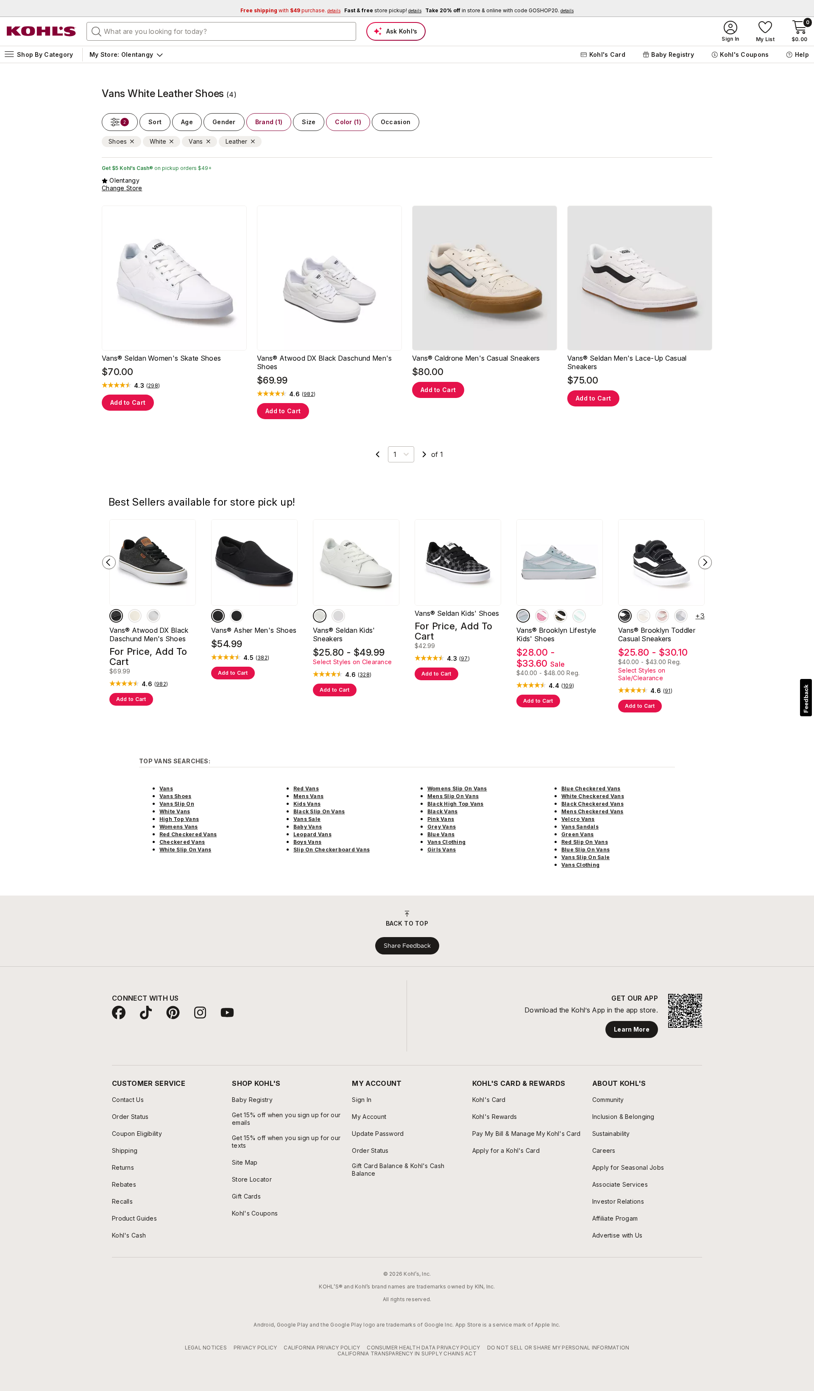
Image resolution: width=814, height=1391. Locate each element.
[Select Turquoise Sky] (579, 616)
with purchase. (290, 10)
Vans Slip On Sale (585, 857)
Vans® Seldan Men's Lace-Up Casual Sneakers (627, 362)
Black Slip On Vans (319, 811)
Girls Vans (441, 849)
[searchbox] (221, 31)
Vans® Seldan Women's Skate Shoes (161, 358)
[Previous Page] (378, 454)
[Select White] (153, 616)
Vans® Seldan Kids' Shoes (457, 613)
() (153, 385)
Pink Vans (440, 819)
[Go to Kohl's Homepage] (41, 31)
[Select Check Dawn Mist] (523, 616)
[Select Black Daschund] (116, 616)
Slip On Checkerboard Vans (331, 849)
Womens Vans (178, 826)
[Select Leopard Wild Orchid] (542, 616)
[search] (97, 31)
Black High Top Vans (455, 804)
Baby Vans (307, 826)
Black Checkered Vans (592, 804)
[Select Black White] (236, 616)
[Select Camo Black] (560, 616)
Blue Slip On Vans (585, 849)
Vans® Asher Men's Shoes (253, 630)
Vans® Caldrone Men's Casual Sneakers (476, 358)
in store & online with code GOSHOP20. (499, 10)
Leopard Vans (312, 834)
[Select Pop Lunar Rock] (338, 616)
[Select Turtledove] (135, 616)
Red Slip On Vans (584, 842)
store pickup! (382, 10)
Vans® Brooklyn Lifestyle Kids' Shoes (556, 634)
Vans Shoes (175, 796)
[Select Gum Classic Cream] (643, 616)
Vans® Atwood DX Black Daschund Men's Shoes (324, 362)
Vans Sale (307, 819)
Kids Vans (307, 804)
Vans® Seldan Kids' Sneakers (344, 634)
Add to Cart (127, 402)
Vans (166, 788)
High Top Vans (179, 819)
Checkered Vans (182, 842)
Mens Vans (308, 796)
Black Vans (442, 811)
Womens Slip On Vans (457, 788)
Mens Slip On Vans (453, 796)
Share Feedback (407, 945)
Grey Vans (441, 826)
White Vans (174, 811)
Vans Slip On (176, 804)
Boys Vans (307, 842)
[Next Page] (424, 454)
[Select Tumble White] (319, 616)
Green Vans (577, 834)
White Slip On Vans (185, 849)
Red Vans (306, 788)
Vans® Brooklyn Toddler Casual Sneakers (656, 634)
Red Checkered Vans (188, 834)
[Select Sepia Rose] (662, 616)
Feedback (806, 698)
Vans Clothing (446, 842)
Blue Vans (440, 834)
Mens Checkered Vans (592, 811)
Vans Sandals (580, 826)
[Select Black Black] (218, 616)
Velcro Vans (578, 819)
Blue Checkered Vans (591, 788)
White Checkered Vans (592, 796)
